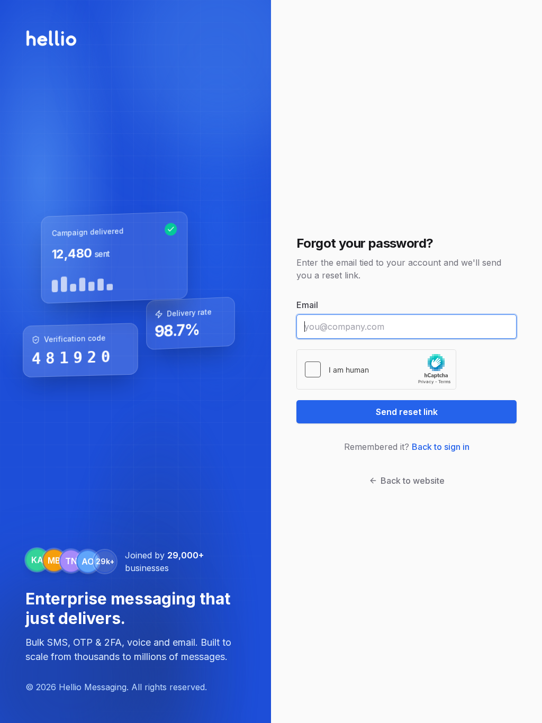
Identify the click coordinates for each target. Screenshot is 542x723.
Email (307, 305)
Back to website (413, 480)
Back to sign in (440, 446)
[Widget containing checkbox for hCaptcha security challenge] (376, 369)
